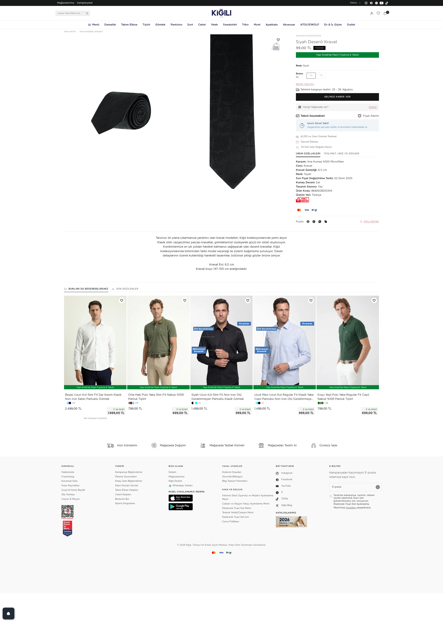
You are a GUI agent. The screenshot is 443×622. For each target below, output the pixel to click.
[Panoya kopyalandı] (326, 222)
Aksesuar (289, 24)
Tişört (146, 24)
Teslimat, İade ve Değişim (341, 154)
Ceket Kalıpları (123, 495)
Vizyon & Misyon (70, 499)
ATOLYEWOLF (309, 24)
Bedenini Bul (122, 499)
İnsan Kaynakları (70, 485)
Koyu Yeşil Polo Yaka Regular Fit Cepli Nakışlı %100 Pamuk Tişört (343, 396)
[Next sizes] (105, 385)
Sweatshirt (230, 24)
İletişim (172, 472)
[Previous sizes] (86, 385)
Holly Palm (234, 545)
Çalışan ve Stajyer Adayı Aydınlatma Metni (245, 504)
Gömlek (160, 24)
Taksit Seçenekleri (313, 116)
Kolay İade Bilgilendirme (128, 481)
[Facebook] (371, 3)
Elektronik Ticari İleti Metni (236, 508)
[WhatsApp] (320, 222)
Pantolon (176, 24)
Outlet (351, 24)
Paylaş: (300, 222)
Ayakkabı (272, 24)
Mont (257, 24)
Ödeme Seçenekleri (126, 477)
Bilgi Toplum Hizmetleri (234, 481)
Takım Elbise (129, 24)
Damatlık (110, 24)
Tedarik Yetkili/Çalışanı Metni (238, 513)
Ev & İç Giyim (333, 24)
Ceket (202, 24)
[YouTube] (381, 3)
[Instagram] (366, 3)
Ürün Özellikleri (308, 154)
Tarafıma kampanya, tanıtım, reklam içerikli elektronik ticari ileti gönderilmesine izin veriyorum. (353, 498)
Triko (245, 24)
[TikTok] (386, 3)
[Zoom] (119, 117)
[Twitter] (376, 3)
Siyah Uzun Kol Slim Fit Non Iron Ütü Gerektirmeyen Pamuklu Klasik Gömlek (217, 396)
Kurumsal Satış (69, 481)
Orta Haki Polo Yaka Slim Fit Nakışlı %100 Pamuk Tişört (156, 396)
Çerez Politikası (230, 522)
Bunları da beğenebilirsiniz (88, 289)
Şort (190, 24)
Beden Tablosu (305, 84)
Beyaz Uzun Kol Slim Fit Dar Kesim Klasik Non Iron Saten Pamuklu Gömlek (93, 396)
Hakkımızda (67, 472)
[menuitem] (65, 3)
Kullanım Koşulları (231, 472)
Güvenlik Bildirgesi (232, 477)
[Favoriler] (378, 13)
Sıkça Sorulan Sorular (126, 485)
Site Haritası (68, 495)
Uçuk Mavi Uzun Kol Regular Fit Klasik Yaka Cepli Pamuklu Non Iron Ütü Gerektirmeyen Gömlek (284, 397)
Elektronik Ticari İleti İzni (235, 517)
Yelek (214, 24)
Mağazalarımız (65, 3)
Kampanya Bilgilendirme (128, 472)
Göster (373, 107)
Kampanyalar (85, 3)
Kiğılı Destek (371, 221)
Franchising (67, 477)
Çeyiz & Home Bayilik (73, 490)
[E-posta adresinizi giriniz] (378, 487)
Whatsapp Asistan (182, 485)
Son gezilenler (127, 289)
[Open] (8, 613)
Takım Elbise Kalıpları (126, 490)
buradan (351, 508)
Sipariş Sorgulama (125, 503)
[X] (315, 222)
